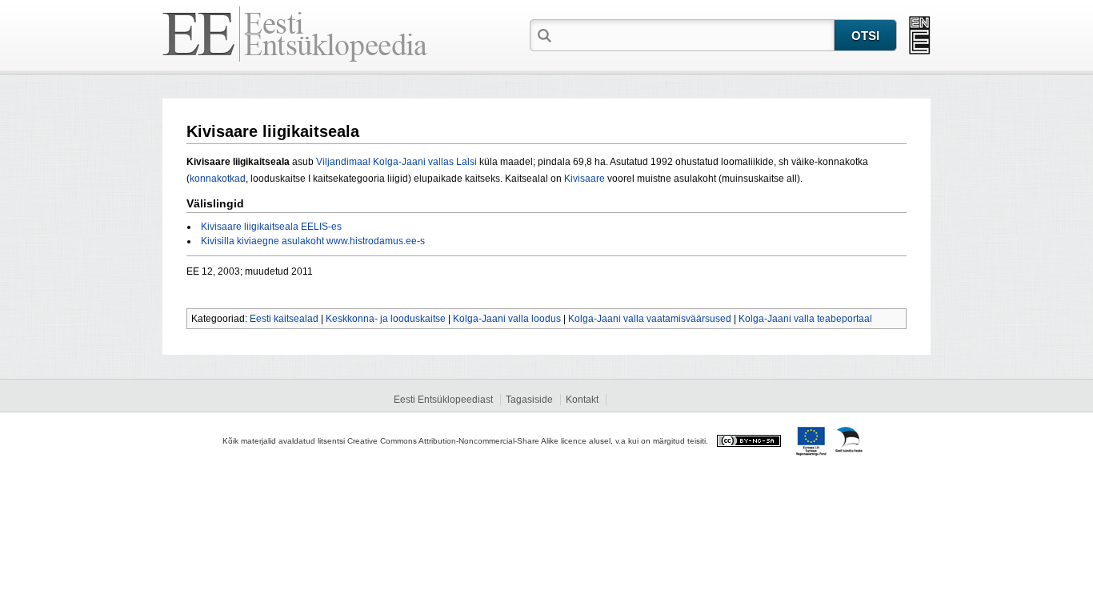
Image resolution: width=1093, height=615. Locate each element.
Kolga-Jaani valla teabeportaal (805, 318)
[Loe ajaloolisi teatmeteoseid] (920, 35)
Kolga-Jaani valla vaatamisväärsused (649, 318)
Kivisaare (584, 178)
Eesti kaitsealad (284, 318)
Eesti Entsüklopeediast (443, 399)
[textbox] (694, 34)
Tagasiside (529, 399)
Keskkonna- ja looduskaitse (386, 318)
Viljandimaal (343, 161)
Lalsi (466, 161)
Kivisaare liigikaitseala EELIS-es (271, 226)
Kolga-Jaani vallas (413, 161)
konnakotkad (218, 178)
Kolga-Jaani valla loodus (507, 318)
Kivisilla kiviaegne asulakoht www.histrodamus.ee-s (313, 241)
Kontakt (582, 399)
